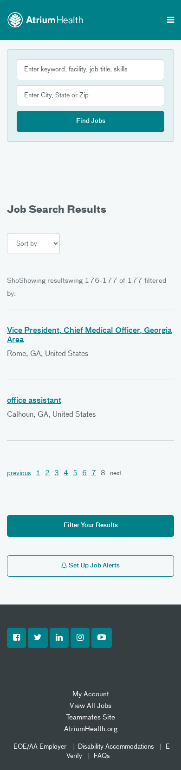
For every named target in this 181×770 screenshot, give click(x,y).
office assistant (34, 401)
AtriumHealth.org (90, 728)
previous (19, 473)
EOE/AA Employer (39, 747)
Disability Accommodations (116, 747)
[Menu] (170, 21)
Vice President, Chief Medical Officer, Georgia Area (89, 335)
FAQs (102, 756)
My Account (90, 694)
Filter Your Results (91, 525)
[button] (16, 638)
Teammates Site (90, 717)
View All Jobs (90, 705)
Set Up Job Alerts (93, 566)
